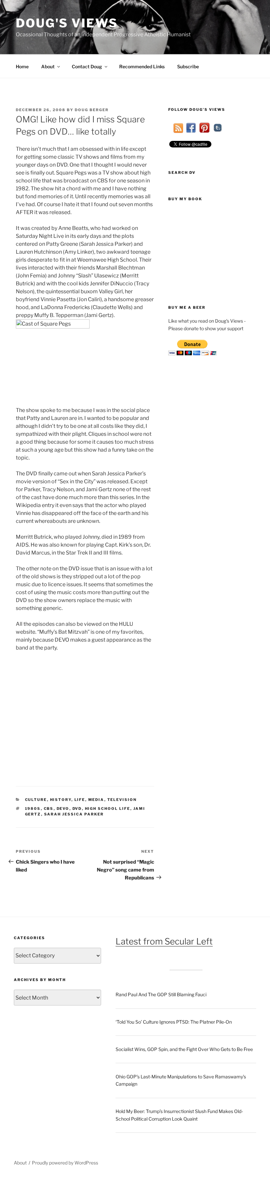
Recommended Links (142, 66)
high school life (107, 808)
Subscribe (188, 66)
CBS (49, 808)
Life (79, 799)
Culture (36, 799)
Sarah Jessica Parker (74, 814)
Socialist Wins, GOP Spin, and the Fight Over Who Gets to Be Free (184, 1049)
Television (122, 799)
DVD (77, 808)
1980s (33, 808)
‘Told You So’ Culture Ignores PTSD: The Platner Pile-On (174, 1022)
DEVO (63, 808)
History (60, 799)
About (48, 66)
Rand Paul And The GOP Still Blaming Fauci (161, 994)
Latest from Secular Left (164, 941)
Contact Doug (87, 66)
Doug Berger (92, 110)
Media (96, 799)
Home (22, 66)
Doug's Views (67, 23)
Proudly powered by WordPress (65, 1162)
